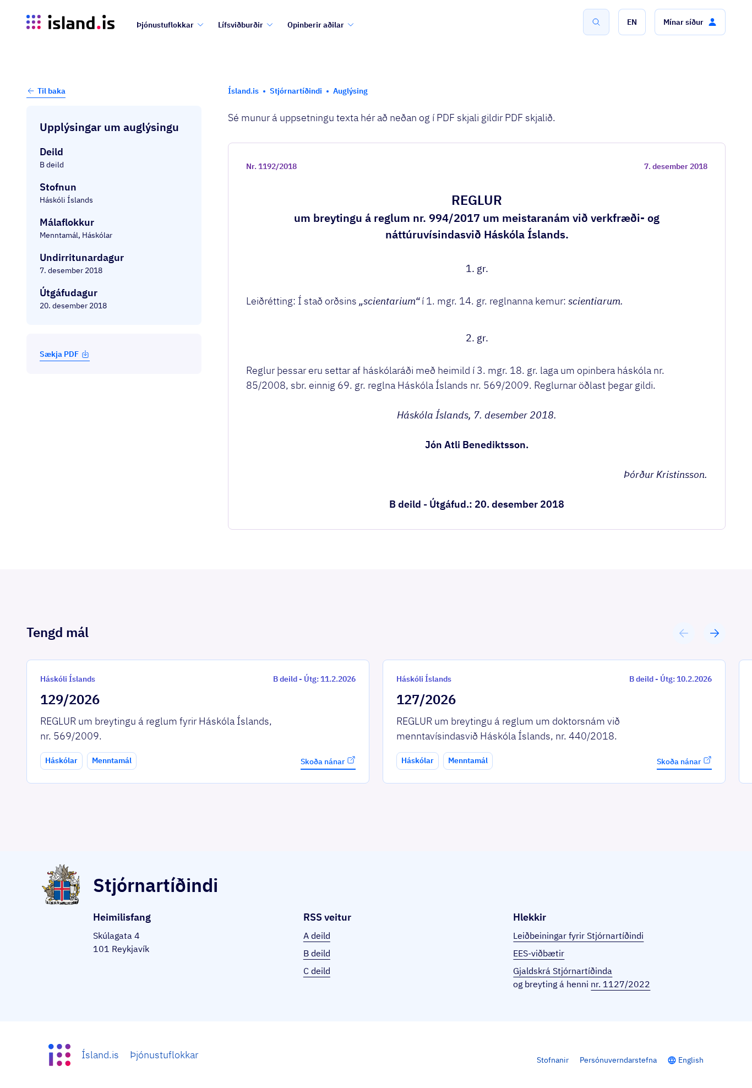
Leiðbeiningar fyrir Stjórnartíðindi (578, 935)
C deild (316, 970)
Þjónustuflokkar (165, 25)
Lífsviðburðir (240, 25)
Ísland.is (100, 1054)
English (691, 1060)
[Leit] (596, 22)
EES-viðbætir (538, 953)
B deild (316, 953)
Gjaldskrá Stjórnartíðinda (562, 970)
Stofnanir (553, 1060)
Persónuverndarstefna (618, 1060)
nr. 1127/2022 (620, 983)
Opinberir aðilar (315, 25)
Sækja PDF (59, 354)
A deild (316, 935)
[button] (632, 22)
